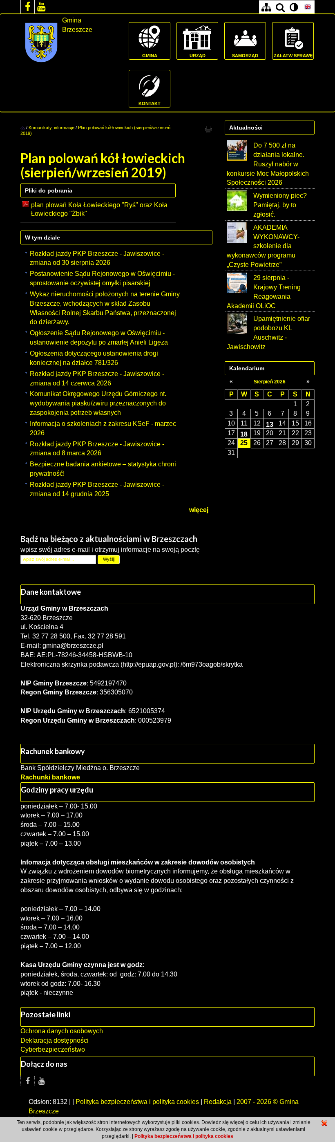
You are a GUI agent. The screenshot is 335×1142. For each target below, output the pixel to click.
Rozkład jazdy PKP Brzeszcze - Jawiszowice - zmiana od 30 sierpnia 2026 (97, 258)
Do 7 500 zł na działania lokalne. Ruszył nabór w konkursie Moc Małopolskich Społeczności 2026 (268, 164)
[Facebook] (27, 6)
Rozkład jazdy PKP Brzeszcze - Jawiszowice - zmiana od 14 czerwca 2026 (97, 378)
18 (244, 434)
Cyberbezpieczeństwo (52, 1049)
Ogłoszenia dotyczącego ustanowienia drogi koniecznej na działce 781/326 (94, 358)
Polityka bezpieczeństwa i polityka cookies (137, 1101)
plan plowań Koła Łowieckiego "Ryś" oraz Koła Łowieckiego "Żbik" (99, 209)
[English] (308, 7)
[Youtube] (41, 6)
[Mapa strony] (266, 7)
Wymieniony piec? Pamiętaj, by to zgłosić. (280, 205)
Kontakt (149, 103)
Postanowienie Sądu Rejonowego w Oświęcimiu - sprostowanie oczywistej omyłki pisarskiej (102, 278)
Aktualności (246, 127)
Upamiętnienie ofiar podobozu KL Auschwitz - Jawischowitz (268, 332)
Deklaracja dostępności (54, 1040)
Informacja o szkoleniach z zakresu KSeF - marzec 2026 (103, 428)
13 (269, 424)
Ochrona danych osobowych (61, 1031)
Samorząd (245, 55)
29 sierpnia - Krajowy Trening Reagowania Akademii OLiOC (264, 291)
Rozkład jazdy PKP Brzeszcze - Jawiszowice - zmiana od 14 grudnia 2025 (97, 489)
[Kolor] (294, 7)
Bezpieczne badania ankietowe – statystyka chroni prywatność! (103, 469)
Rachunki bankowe (50, 777)
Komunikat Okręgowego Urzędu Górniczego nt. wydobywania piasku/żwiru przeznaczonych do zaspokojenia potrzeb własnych (98, 403)
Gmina (149, 55)
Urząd (197, 55)
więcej (198, 509)
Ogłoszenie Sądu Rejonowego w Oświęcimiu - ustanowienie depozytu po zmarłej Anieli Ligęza (99, 337)
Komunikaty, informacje (51, 127)
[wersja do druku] (208, 129)
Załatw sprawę (293, 55)
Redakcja (218, 1101)
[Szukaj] (280, 7)
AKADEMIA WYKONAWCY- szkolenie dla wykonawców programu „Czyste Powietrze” (263, 246)
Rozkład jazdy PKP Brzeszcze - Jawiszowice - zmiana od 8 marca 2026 (97, 449)
